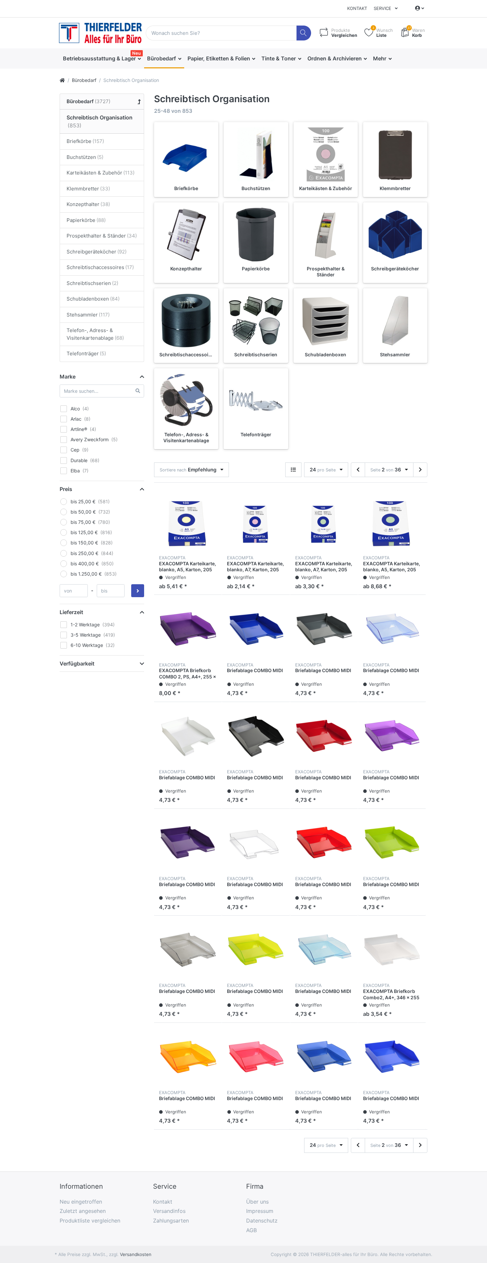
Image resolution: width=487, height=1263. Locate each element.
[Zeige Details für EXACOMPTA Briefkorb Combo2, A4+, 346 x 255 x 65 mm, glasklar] (392, 949)
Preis (66, 489)
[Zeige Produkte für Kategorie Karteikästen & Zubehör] (325, 154)
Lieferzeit (71, 612)
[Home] (62, 80)
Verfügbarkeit (77, 663)
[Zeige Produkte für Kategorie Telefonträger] (256, 400)
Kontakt (357, 8)
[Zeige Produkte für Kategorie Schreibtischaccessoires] (186, 320)
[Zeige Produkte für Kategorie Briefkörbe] (186, 154)
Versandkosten (135, 1254)
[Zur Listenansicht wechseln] (293, 469)
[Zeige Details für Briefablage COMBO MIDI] (256, 629)
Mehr (380, 58)
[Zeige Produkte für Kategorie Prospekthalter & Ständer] (325, 234)
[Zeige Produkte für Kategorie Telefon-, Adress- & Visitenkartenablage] (186, 400)
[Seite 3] (420, 469)
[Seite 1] (358, 469)
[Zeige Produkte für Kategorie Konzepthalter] (186, 234)
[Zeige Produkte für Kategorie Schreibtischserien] (256, 320)
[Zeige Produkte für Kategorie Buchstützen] (256, 154)
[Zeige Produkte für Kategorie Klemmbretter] (395, 154)
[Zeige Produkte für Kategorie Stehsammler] (395, 320)
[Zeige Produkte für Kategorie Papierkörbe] (256, 234)
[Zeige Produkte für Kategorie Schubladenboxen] (325, 320)
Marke (68, 376)
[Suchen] (304, 33)
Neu (136, 53)
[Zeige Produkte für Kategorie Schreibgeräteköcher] (395, 234)
